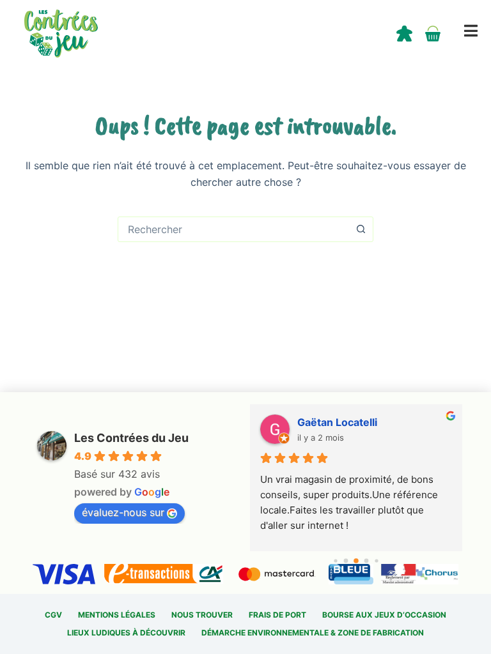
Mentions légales (116, 615)
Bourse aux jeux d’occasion (384, 615)
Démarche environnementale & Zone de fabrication (312, 632)
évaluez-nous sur (123, 512)
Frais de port (277, 615)
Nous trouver (202, 615)
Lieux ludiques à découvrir (126, 632)
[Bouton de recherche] (360, 229)
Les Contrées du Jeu (131, 438)
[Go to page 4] (376, 560)
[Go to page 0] (335, 560)
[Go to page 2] (356, 560)
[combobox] (233, 229)
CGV (53, 615)
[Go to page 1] (345, 561)
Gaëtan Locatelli (337, 422)
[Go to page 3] (366, 561)
